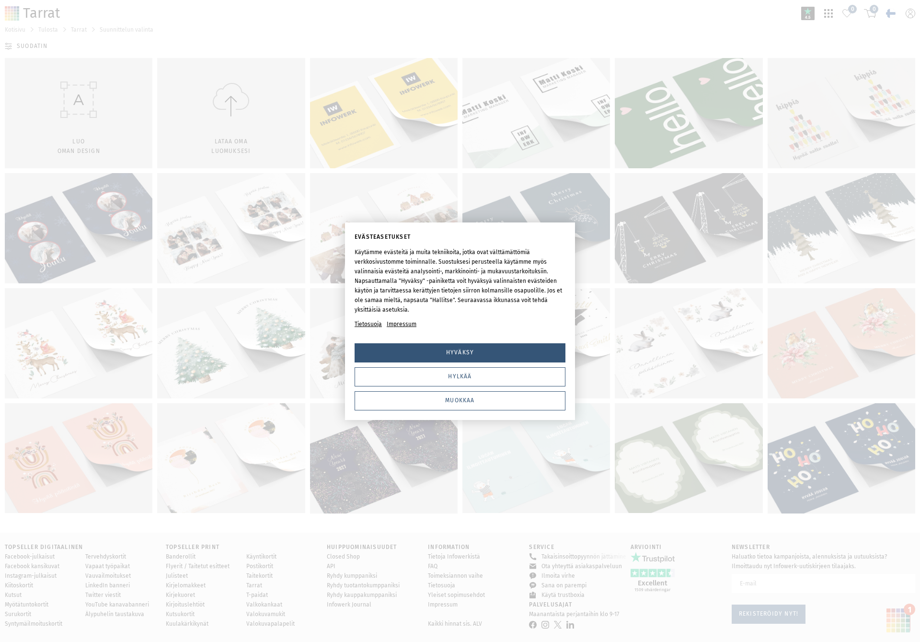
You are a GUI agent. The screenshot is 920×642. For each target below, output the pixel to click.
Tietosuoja (368, 324)
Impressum (401, 324)
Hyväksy (460, 352)
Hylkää (460, 376)
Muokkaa (459, 400)
